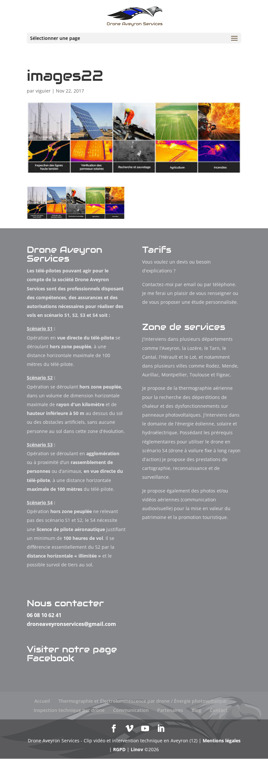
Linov (137, 749)
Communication (131, 710)
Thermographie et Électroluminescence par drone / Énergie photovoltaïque (142, 701)
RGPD (119, 749)
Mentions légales (222, 740)
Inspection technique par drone (69, 710)
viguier (43, 91)
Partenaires (170, 710)
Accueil (42, 701)
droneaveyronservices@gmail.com (71, 624)
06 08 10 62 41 (44, 615)
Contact (218, 710)
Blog (196, 710)
